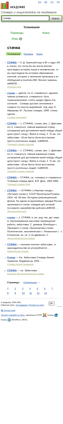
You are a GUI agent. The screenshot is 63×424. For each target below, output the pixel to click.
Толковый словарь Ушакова (20, 144)
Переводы (17, 32)
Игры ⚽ (17, 38)
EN (39, 2)
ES (52, 2)
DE (45, 2)
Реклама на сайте (36, 305)
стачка (11, 93)
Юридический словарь (18, 251)
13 (45, 293)
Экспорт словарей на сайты (13, 315)
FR (58, 2)
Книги (46, 32)
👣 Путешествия (8, 310)
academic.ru (13, 5)
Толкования (31, 27)
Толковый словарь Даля (18, 184)
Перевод (28, 54)
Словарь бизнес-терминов (20, 264)
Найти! (55, 18)
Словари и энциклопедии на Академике (29, 12)
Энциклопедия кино (16, 211)
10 (23, 293)
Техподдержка (22, 305)
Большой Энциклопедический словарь (25, 274)
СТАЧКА (12, 62)
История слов (14, 87)
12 (38, 293)
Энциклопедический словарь (21, 238)
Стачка (11, 257)
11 (30, 293)
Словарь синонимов (16, 117)
